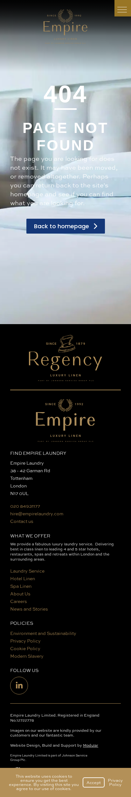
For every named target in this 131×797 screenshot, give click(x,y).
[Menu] (122, 8)
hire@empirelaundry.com (36, 514)
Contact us (21, 521)
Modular (90, 745)
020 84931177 (25, 506)
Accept (93, 782)
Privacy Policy (115, 782)
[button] (65, 226)
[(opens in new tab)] (65, 359)
